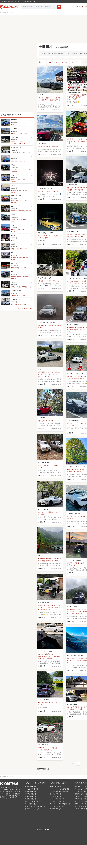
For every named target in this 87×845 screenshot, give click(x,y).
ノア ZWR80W (72, 185)
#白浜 (82, 563)
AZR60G (14, 169)
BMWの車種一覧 (30, 804)
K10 (12, 161)
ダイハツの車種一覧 (31, 801)
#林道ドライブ (43, 325)
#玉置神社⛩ (71, 139)
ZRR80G (14, 211)
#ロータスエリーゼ (54, 374)
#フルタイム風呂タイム (45, 654)
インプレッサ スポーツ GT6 (76, 467)
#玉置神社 (46, 146)
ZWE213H (22, 143)
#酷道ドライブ (79, 378)
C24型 (19, 287)
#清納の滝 (78, 328)
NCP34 (25, 276)
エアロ (64, 62)
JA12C (25, 219)
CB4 (25, 133)
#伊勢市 (69, 190)
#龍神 (56, 465)
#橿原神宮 (81, 236)
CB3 (21, 133)
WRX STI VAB (43, 745)
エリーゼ (41, 369)
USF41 (13, 259)
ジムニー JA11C (72, 607)
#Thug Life (42, 658)
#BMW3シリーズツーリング (47, 605)
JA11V (19, 219)
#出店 (75, 99)
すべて (41, 62)
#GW (39, 465)
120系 (29, 295)
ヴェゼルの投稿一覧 (56, 806)
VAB (12, 124)
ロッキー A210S (72, 231)
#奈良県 (40, 191)
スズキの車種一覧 (30, 799)
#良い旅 (50, 607)
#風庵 (72, 709)
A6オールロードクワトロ (75, 655)
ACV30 (13, 190)
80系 (26, 249)
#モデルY (48, 98)
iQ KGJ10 (41, 418)
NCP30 (13, 276)
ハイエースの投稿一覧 (57, 799)
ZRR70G (28, 169)
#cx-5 (40, 146)
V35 (25, 268)
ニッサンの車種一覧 (31, 789)
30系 (17, 249)
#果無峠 (57, 561)
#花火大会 (56, 191)
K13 (24, 161)
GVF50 (13, 257)
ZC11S (25, 180)
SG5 (20, 304)
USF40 (25, 257)
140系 (18, 152)
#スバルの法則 (43, 703)
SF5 (12, 304)
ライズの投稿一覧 (55, 794)
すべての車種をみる (56, 809)
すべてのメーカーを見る (33, 809)
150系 (23, 152)
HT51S (13, 180)
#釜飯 (69, 518)
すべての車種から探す (25, 308)
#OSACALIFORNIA (44, 656)
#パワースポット (75, 660)
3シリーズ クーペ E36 (45, 233)
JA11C (13, 219)
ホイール (53, 62)
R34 (20, 268)
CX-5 (40, 556)
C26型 (29, 287)
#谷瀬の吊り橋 (72, 236)
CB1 (12, 133)
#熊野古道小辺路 (47, 561)
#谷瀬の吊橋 (48, 750)
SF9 (16, 304)
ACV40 (25, 190)
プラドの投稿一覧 (55, 796)
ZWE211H (14, 143)
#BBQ (49, 748)
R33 (16, 268)
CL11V (21, 200)
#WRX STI (41, 748)
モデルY (40, 95)
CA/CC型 (14, 200)
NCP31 (19, 276)
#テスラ (40, 98)
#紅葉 (75, 283)
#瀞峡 (43, 514)
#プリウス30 (79, 423)
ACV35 (19, 190)
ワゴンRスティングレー (46, 188)
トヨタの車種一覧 (30, 786)
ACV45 (13, 192)
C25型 (24, 287)
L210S (24, 230)
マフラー (76, 62)
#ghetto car (56, 656)
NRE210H (14, 142)
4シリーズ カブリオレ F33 (76, 373)
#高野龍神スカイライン (77, 330)
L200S (13, 230)
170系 (29, 152)
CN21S (13, 202)
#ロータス (70, 516)
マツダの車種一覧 (30, 794)
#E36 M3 (47, 236)
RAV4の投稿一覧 (55, 786)
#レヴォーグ (53, 703)
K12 (20, 161)
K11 (16, 161)
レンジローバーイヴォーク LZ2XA (49, 322)
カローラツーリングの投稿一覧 (60, 804)
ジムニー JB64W (72, 325)
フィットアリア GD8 (45, 651)
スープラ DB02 (43, 509)
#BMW (40, 236)
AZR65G (21, 169)
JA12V (13, 221)
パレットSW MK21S (74, 560)
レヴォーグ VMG (43, 700)
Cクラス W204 (72, 704)
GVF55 (19, 257)
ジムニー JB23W (43, 462)
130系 (13, 152)
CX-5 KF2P (42, 143)
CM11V (26, 200)
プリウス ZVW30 (72, 420)
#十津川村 (44, 100)
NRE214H (22, 142)
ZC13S (13, 181)
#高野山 (43, 374)
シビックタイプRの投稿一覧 (59, 791)
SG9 (25, 304)
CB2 (17, 133)
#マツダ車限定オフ (73, 95)
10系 (12, 249)
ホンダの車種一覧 (30, 791)
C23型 (13, 287)
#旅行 (69, 470)
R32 (12, 268)
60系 (21, 249)
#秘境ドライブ (51, 559)
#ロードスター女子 (44, 376)
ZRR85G (21, 211)
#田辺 (77, 563)
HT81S (19, 180)
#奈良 (74, 470)
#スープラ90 (42, 512)
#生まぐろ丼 (75, 141)
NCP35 (13, 278)
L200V (19, 230)
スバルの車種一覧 (30, 796)
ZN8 (12, 240)
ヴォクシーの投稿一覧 (57, 801)
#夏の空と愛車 (78, 190)
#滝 (73, 518)
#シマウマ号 (71, 610)
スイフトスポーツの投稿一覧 (59, 789)
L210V (13, 231)
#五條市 (45, 238)
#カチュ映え (71, 658)
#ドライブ (70, 188)
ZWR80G (28, 211)
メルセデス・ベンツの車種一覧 (35, 806)
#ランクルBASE (72, 281)
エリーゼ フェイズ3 (73, 513)
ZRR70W (14, 171)
